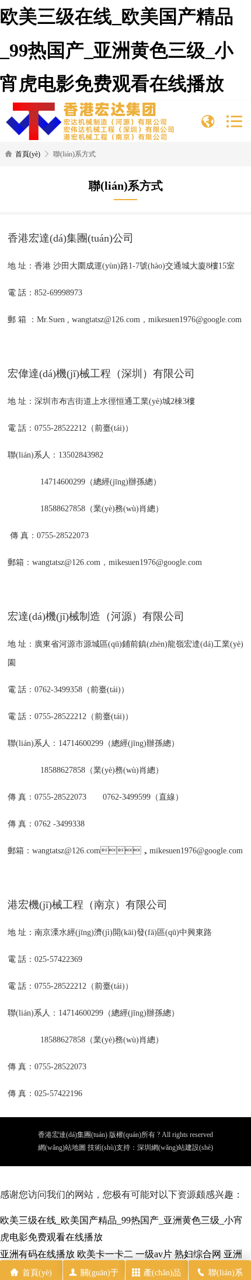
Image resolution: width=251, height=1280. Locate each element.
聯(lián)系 (225, 1272)
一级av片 (153, 1254)
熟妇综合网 (198, 1254)
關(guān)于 (99, 1272)
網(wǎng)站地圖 (62, 1147)
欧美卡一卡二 (105, 1254)
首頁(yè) (27, 154)
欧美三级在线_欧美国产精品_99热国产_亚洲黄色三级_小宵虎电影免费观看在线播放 (116, 50)
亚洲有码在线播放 (37, 1254)
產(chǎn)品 (162, 1272)
